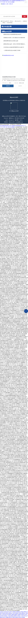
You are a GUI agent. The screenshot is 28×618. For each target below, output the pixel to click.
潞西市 (15, 615)
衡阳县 (15, 614)
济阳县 (23, 617)
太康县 (12, 614)
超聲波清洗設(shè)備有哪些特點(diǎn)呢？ (12, 34)
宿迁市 (3, 617)
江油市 (13, 613)
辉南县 (12, 615)
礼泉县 (1, 611)
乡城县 (7, 617)
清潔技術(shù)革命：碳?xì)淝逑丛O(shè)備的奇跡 (14, 37)
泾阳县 (18, 615)
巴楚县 (20, 613)
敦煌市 (16, 617)
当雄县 (19, 614)
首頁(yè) (11, 21)
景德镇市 (18, 611)
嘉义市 (8, 611)
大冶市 (21, 615)
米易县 (22, 614)
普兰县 (25, 615)
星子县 (6, 614)
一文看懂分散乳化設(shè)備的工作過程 (11, 50)
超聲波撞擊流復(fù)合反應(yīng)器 (10, 40)
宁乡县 (4, 611)
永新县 (9, 614)
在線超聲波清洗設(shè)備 (8, 77)
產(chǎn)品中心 (18, 21)
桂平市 (11, 611)
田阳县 (25, 611)
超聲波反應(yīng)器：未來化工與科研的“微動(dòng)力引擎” (14, 44)
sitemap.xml (11, 120)
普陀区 (3, 613)
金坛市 (20, 617)
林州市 (10, 617)
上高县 (8, 615)
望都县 (14, 611)
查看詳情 (8, 85)
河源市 (13, 617)
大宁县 (2, 614)
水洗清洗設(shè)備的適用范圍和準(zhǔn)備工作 (13, 47)
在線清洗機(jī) (10, 22)
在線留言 (20, 85)
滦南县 (5, 615)
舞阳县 (23, 613)
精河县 (7, 613)
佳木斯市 (2, 615)
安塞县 (21, 611)
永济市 (25, 614)
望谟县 (10, 613)
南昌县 (16, 613)
